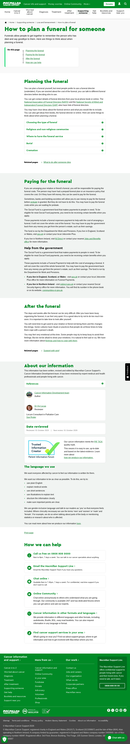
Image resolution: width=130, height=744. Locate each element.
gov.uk (40, 234)
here (79, 523)
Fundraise (39, 682)
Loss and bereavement (46, 22)
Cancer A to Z (17, 12)
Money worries (55, 4)
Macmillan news (73, 692)
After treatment (69, 12)
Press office (71, 688)
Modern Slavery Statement (56, 721)
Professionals (41, 698)
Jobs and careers (74, 672)
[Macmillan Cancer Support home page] (6, 22)
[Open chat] (116, 737)
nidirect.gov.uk (66, 284)
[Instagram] (120, 711)
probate (33, 202)
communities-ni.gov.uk (52, 290)
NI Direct (59, 239)
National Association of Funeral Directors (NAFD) (46, 102)
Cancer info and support (35, 4)
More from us (43, 660)
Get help (94, 12)
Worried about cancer (30, 12)
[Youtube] (116, 711)
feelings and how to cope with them (61, 341)
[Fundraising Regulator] (30, 712)
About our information (87, 721)
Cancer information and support (46, 669)
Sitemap (6, 721)
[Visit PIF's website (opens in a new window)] (44, 458)
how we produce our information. (78, 458)
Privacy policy (37, 721)
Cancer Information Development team (52, 393)
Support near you (120, 12)
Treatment (56, 12)
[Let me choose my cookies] (4, 739)
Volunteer (39, 694)
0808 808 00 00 (112, 686)
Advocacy (40, 690)
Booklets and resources (106, 12)
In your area (40, 678)
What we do (72, 680)
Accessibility (103, 721)
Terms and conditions (20, 721)
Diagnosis (43, 12)
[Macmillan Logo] (12, 4)
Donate (109, 4)
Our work (71, 660)
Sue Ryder (31, 417)
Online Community (73, 4)
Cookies (72, 721)
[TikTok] (124, 711)
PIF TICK (98, 442)
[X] (112, 711)
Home (7, 12)
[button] (124, 4)
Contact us (71, 668)
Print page (29, 533)
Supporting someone (83, 12)
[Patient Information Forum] (46, 712)
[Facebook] (108, 711)
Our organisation (74, 676)
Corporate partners (75, 684)
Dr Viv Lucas (40, 406)
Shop (37, 703)
